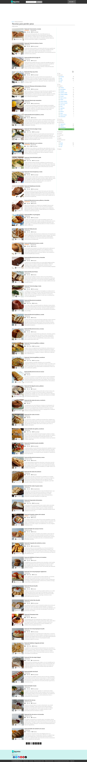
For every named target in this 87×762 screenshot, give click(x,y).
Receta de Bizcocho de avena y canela (33, 243)
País (59, 136)
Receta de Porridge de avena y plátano (34, 386)
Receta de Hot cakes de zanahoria (32, 471)
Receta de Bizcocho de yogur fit (32, 57)
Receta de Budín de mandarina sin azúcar (34, 728)
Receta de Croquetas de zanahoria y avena (34, 543)
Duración (60, 119)
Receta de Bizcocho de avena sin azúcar (34, 371)
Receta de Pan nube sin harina (31, 414)
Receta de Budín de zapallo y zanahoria (34, 429)
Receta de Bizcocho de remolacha (32, 300)
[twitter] (16, 757)
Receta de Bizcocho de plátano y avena (34, 114)
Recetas (13, 21)
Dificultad (60, 75)
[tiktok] (26, 757)
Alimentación (61, 122)
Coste (59, 141)
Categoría (60, 86)
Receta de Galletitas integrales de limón (34, 643)
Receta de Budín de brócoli (31, 671)
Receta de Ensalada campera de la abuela (34, 514)
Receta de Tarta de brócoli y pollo (32, 157)
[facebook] (14, 757)
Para (59, 84)
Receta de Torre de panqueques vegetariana (35, 571)
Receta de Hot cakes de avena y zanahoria (34, 400)
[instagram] (19, 757)
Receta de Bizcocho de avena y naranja (34, 329)
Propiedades (61, 121)
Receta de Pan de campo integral (32, 657)
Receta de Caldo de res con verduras (33, 143)
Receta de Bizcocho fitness (31, 271)
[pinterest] (23, 757)
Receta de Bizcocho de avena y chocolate (34, 257)
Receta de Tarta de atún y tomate (32, 29)
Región (59, 138)
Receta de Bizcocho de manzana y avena (34, 457)
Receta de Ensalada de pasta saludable (34, 443)
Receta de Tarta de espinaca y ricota (33, 171)
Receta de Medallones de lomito (32, 186)
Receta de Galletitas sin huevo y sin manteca (35, 557)
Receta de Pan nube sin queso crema (33, 486)
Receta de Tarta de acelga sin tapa (32, 129)
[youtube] (21, 757)
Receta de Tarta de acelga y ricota (32, 286)
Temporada (60, 135)
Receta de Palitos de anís (30, 229)
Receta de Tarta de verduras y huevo (33, 43)
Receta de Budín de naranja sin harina (33, 528)
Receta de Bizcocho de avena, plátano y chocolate (36, 200)
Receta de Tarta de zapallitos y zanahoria (34, 357)
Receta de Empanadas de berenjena (33, 500)
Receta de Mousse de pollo (31, 586)
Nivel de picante (61, 140)
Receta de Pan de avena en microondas (34, 714)
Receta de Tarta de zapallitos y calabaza (34, 343)
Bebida (59, 149)
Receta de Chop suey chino (31, 72)
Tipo (59, 73)
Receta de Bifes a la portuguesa (32, 214)
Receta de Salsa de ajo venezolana (32, 100)
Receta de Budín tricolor (30, 686)
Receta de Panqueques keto (31, 614)
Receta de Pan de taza (29, 700)
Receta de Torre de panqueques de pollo (34, 628)
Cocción (60, 133)
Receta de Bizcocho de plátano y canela (34, 314)
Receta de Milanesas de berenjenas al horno (35, 86)
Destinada (60, 132)
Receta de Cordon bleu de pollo (32, 600)
